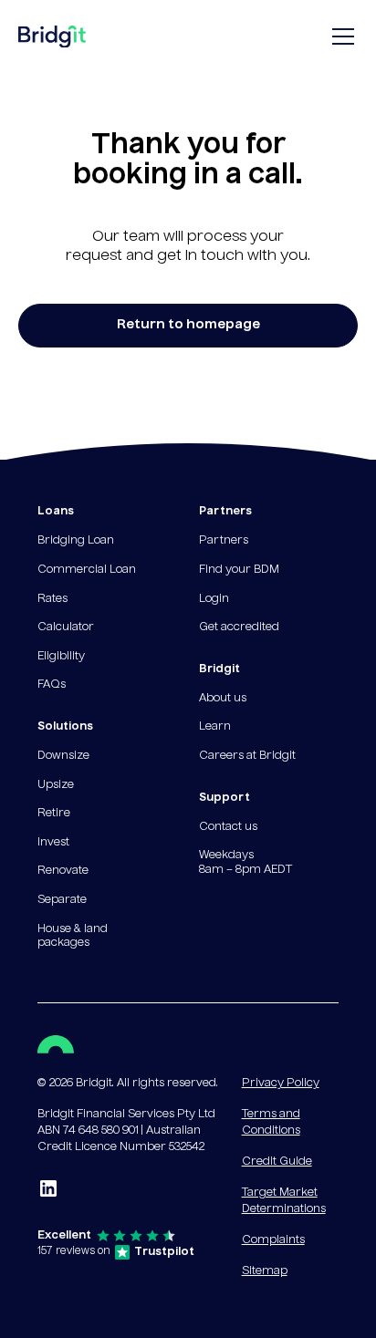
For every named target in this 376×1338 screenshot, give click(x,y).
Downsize (63, 756)
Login (214, 599)
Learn (215, 726)
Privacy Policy (280, 1083)
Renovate (63, 871)
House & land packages (72, 936)
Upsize (55, 785)
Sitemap (264, 1271)
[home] (52, 41)
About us (222, 698)
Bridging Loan (75, 540)
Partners (223, 540)
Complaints (273, 1240)
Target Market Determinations (284, 1201)
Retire (53, 813)
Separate (62, 900)
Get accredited (239, 627)
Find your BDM (239, 570)
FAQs (51, 684)
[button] (339, 36)
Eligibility (61, 656)
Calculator (65, 627)
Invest (53, 842)
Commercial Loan (86, 570)
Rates (52, 599)
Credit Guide (277, 1161)
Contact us (228, 827)
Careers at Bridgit (247, 756)
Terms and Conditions (271, 1122)
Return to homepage (188, 324)
